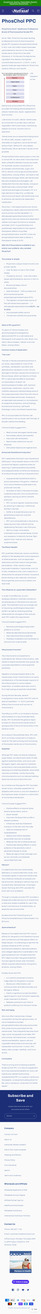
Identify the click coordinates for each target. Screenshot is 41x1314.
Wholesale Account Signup (14, 1195)
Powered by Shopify (26, 1308)
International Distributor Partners (17, 1216)
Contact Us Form (11, 1134)
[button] (2, 10)
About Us (8, 1139)
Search (7, 1170)
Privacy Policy (9, 1160)
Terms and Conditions (12, 1175)
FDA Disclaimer (10, 1165)
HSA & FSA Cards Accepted (15, 1150)
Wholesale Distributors (13, 1210)
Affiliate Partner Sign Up (13, 1200)
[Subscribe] (34, 1116)
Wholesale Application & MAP (15, 1190)
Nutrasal (16, 1308)
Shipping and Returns (12, 1155)
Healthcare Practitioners (13, 1205)
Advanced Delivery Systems (15, 1145)
